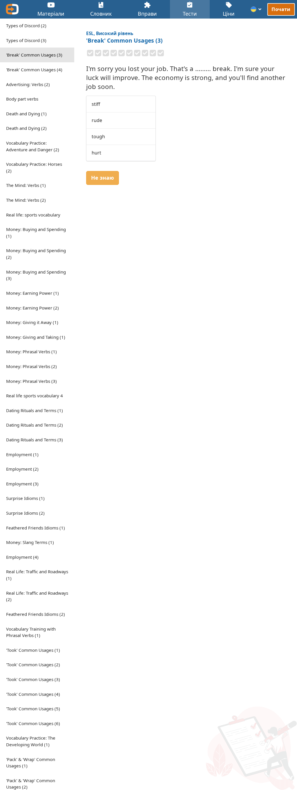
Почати (281, 9)
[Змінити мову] (256, 9)
